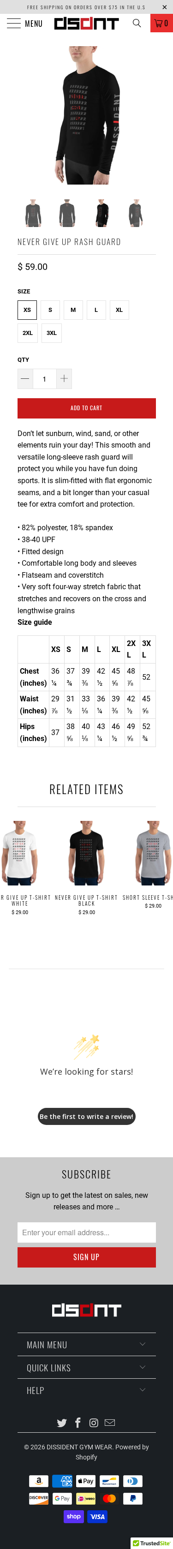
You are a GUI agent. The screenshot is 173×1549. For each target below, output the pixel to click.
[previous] (26, 115)
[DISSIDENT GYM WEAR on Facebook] (78, 1423)
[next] (147, 115)
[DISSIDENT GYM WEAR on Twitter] (62, 1423)
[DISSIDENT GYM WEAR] (86, 23)
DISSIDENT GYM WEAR (79, 1447)
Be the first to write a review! (86, 1116)
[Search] (140, 23)
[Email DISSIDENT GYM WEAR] (110, 1423)
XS (27, 309)
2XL (28, 332)
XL (119, 309)
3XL (52, 332)
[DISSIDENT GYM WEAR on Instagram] (94, 1423)
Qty (23, 359)
